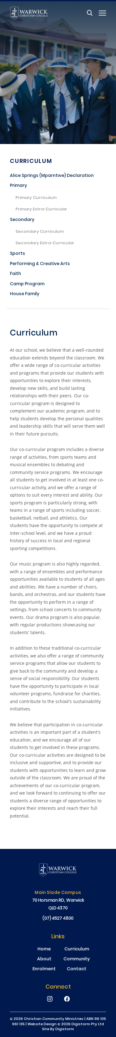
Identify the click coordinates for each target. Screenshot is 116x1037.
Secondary (22, 220)
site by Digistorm (58, 1029)
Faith (15, 274)
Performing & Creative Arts (40, 264)
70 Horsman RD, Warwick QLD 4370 (58, 904)
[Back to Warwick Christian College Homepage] (29, 13)
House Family (24, 294)
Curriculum (31, 161)
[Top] (58, 870)
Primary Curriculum (36, 198)
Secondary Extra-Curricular (44, 244)
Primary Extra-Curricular (41, 210)
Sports (17, 254)
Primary (18, 186)
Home (44, 949)
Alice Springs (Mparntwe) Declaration (52, 176)
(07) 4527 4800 (58, 918)
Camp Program (27, 284)
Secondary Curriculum (39, 232)
